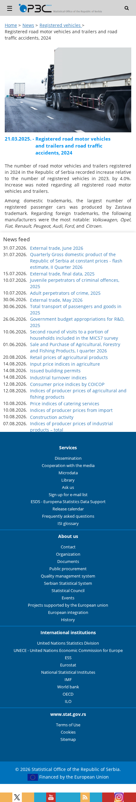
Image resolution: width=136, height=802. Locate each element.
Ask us (68, 487)
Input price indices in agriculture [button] (65, 364)
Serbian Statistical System (68, 583)
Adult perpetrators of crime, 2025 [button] (65, 293)
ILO (68, 701)
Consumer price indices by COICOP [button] (67, 384)
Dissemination (68, 458)
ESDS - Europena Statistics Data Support (68, 501)
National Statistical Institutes (68, 672)
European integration (68, 612)
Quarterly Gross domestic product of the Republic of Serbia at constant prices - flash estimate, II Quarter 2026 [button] (76, 260)
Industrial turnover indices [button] (58, 378)
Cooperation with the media (68, 465)
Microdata (68, 473)
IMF (68, 679)
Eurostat (68, 665)
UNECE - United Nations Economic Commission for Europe (68, 650)
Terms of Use (68, 725)
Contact (68, 547)
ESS (68, 657)
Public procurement (68, 569)
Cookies (68, 732)
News (28, 25)
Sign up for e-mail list (68, 494)
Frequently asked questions (68, 516)
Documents (68, 561)
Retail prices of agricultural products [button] (69, 357)
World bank (68, 687)
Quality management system (68, 576)
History (68, 619)
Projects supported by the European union (68, 605)
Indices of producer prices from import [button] (71, 410)
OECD (68, 694)
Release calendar (68, 509)
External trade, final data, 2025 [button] (62, 274)
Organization (68, 554)
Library (68, 480)
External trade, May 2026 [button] (56, 300)
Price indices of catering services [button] (64, 404)
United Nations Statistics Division (68, 643)
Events (68, 598)
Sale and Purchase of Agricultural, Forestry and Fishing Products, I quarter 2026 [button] (75, 347)
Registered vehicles (61, 25)
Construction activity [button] (51, 417)
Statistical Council (68, 590)
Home (11, 25)
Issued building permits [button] (55, 371)
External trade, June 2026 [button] (56, 248)
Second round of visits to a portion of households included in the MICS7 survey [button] (74, 335)
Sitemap (68, 739)
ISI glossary (68, 523)
